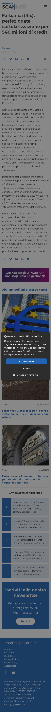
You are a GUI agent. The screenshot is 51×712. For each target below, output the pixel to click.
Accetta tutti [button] (26, 361)
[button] (25, 375)
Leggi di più (28, 354)
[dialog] (25, 356)
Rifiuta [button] (26, 368)
